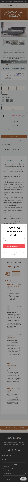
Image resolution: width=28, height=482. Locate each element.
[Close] (25, 226)
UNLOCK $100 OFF (14, 246)
